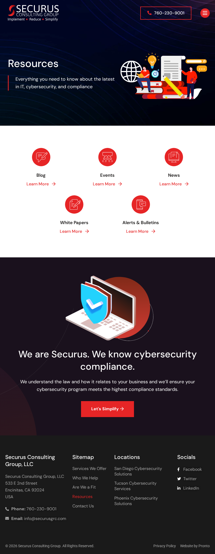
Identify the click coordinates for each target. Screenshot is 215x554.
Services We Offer (89, 468)
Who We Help (85, 478)
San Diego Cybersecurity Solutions (138, 471)
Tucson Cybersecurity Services (135, 486)
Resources (82, 496)
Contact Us (83, 506)
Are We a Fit (84, 487)
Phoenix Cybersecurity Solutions (136, 501)
